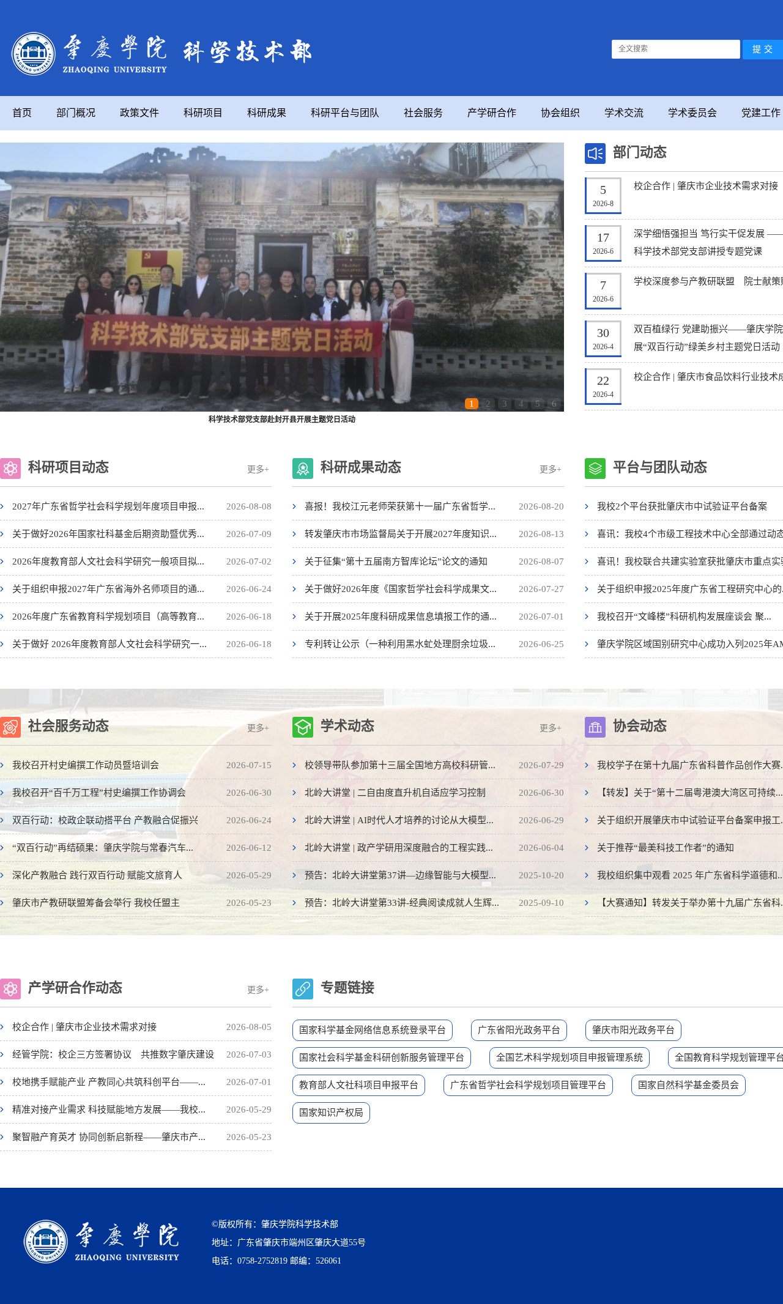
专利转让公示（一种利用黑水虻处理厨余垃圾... (400, 644)
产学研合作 (491, 113)
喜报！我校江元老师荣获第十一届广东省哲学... (400, 506)
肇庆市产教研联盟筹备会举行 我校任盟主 (96, 903)
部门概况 (75, 113)
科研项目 (203, 113)
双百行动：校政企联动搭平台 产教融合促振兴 (105, 820)
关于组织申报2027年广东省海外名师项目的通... (108, 589)
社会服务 (423, 113)
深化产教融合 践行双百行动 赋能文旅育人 (97, 875)
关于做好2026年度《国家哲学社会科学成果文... (401, 589)
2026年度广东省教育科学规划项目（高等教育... (108, 616)
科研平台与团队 (345, 113)
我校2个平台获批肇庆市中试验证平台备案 (682, 506)
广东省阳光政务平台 (519, 1030)
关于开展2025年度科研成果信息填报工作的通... (401, 616)
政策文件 (139, 113)
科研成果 (266, 113)
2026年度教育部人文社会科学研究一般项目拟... (108, 561)
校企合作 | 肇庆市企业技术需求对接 (706, 186)
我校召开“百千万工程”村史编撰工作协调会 (99, 793)
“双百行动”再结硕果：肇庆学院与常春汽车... (102, 848)
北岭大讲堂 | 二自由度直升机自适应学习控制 (395, 793)
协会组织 (560, 113)
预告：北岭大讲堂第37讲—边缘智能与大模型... (400, 875)
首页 (22, 113)
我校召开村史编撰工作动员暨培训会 (85, 765)
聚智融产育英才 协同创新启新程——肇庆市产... (109, 1137)
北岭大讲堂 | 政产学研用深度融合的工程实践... (399, 848)
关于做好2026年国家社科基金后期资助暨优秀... (108, 534)
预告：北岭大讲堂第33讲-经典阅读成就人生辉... (402, 903)
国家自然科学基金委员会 (688, 1085)
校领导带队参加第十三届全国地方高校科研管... (400, 765)
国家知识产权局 (331, 1112)
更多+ (258, 469)
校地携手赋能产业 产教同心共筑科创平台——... (109, 1082)
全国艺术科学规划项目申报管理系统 (569, 1057)
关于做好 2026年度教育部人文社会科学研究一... (109, 644)
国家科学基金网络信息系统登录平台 (372, 1030)
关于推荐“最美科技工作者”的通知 (665, 848)
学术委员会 (692, 113)
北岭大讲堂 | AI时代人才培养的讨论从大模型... (399, 820)
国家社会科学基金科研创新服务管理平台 (381, 1057)
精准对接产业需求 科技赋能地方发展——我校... (109, 1109)
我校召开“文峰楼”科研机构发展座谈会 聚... (684, 616)
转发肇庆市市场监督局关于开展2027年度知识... (401, 534)
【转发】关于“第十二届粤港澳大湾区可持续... (690, 793)
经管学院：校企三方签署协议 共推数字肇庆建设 (113, 1054)
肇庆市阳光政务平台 (633, 1030)
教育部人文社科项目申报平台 (358, 1085)
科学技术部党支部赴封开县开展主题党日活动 (282, 419)
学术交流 (624, 113)
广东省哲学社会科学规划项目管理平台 (528, 1085)
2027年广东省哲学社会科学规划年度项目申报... (108, 506)
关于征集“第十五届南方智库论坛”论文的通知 (396, 561)
